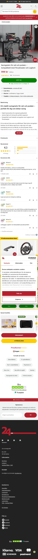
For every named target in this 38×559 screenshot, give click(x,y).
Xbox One (6, 370)
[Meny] (2, 6)
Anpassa (18, 299)
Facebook (7, 523)
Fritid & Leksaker (6, 22)
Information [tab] (19, 263)
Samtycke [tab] (7, 263)
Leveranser (5, 493)
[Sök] (34, 11)
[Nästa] (36, 323)
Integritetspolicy (6, 491)
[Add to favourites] (36, 27)
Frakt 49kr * (20, 400)
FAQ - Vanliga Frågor (7, 503)
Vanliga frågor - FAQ (7, 465)
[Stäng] (37, 17)
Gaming (32, 370)
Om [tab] (31, 263)
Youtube (7, 520)
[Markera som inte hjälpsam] (33, 174)
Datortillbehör (12, 360)
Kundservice (18, 473)
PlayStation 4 (27, 365)
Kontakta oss (5, 495)
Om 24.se (4, 461)
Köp (9, 306)
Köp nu (19, 80)
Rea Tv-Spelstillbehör (12, 365)
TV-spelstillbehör (25, 360)
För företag (5, 508)
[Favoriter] (31, 6)
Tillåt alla (19, 293)
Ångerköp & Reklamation (8, 497)
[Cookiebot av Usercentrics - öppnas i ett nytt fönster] (28, 258)
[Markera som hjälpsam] (30, 174)
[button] (19, 158)
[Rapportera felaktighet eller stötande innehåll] (36, 174)
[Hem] (19, 6)
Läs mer (19, 133)
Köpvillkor (4, 488)
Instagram (7, 525)
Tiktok (6, 528)
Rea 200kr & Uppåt (20, 370)
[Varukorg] (35, 6)
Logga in (4, 463)
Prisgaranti (19, 335)
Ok (30, 415)
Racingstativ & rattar (11, 376)
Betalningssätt (5, 499)
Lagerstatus (5, 501)
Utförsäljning (19, 341)
